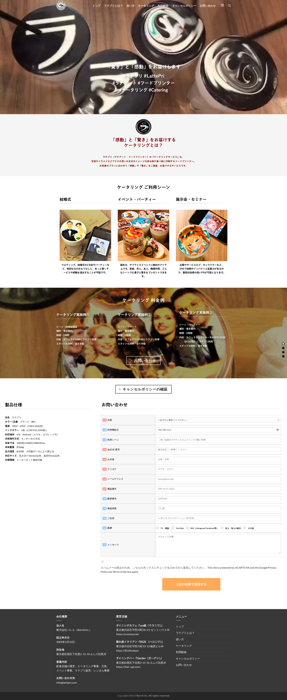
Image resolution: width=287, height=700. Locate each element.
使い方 (131, 5)
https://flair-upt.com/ (128, 666)
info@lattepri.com (66, 682)
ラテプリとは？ (113, 5)
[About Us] (283, 348)
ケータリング (146, 5)
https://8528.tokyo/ (127, 650)
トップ (96, 5)
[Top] (283, 344)
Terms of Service (122, 571)
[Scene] (283, 352)
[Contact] (283, 356)
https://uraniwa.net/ (127, 634)
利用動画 (163, 5)
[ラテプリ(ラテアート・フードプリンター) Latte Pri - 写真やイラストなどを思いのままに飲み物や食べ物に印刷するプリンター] (67, 5)
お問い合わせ (208, 5)
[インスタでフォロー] (222, 5)
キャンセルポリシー (184, 5)
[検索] (229, 5)
